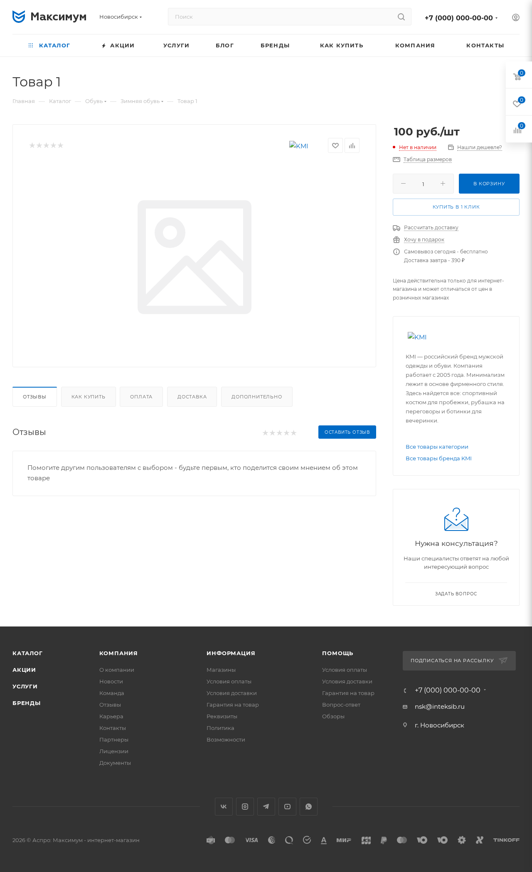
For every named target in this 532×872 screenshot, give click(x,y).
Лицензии (113, 751)
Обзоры (333, 716)
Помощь (337, 653)
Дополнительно (257, 397)
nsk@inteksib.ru (440, 706)
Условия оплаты (229, 681)
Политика (220, 728)
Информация (231, 653)
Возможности (226, 739)
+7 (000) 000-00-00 (459, 18)
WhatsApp (309, 807)
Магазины (221, 669)
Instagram (245, 807)
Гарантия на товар (233, 704)
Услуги (25, 686)
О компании (116, 669)
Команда (111, 693)
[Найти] (401, 16)
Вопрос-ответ (341, 704)
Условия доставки (232, 693)
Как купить (88, 397)
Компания (118, 653)
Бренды (26, 703)
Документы (115, 762)
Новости (111, 681)
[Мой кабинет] (516, 18)
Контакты (112, 728)
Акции (24, 669)
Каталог (27, 653)
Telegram (266, 807)
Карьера (111, 716)
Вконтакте (224, 807)
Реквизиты (222, 716)
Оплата (141, 397)
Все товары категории (437, 446)
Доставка (192, 397)
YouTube (287, 807)
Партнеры (113, 739)
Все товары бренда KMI (439, 458)
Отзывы (35, 397)
